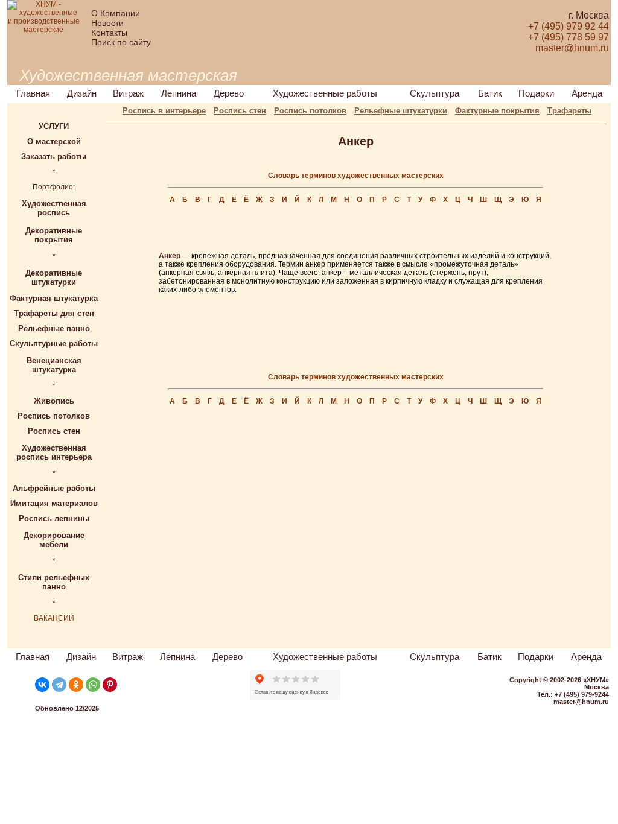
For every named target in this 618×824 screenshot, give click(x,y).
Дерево (229, 93)
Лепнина (178, 93)
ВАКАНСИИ (54, 618)
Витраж (128, 93)
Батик (490, 93)
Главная (33, 93)
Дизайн (82, 93)
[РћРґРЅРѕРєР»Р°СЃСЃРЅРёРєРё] (76, 684)
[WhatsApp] (93, 684)
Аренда (587, 93)
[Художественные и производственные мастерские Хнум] (43, 29)
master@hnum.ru (581, 701)
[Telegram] (59, 684)
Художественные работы (325, 93)
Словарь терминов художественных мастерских (356, 175)
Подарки (536, 93)
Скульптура (434, 93)
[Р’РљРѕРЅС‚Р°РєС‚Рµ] (42, 684)
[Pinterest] (110, 684)
